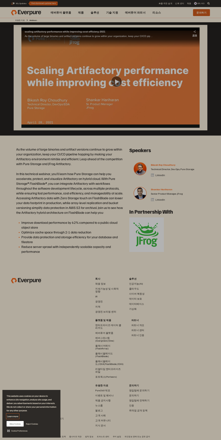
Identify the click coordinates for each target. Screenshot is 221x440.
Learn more (12, 416)
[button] (17, 430)
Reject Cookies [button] (32, 424)
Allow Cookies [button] (15, 424)
